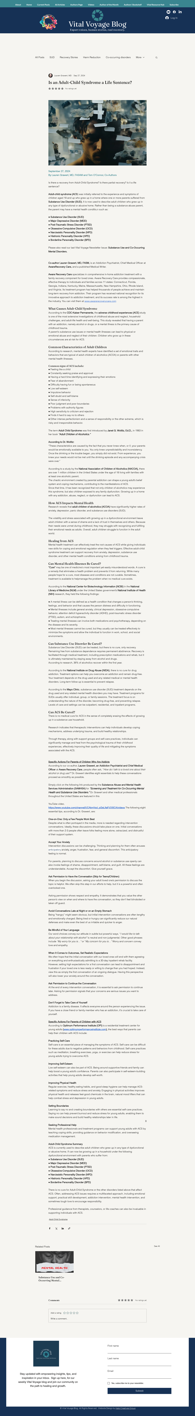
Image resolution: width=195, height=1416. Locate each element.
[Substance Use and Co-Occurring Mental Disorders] (54, 1262)
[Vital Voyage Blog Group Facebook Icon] (174, 12)
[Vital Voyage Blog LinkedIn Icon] (180, 12)
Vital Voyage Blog (97, 24)
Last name (113, 1358)
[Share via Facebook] (49, 1228)
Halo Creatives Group (126, 1408)
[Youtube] (168, 12)
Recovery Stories (69, 57)
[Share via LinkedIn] (62, 1228)
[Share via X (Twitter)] (56, 1228)
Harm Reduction (92, 57)
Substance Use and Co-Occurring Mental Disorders (51, 1279)
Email (110, 1370)
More (138, 57)
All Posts (39, 57)
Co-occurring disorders (118, 57)
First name (113, 1345)
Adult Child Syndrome (58, 1219)
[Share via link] (69, 1228)
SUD (52, 57)
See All (157, 1246)
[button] (156, 57)
